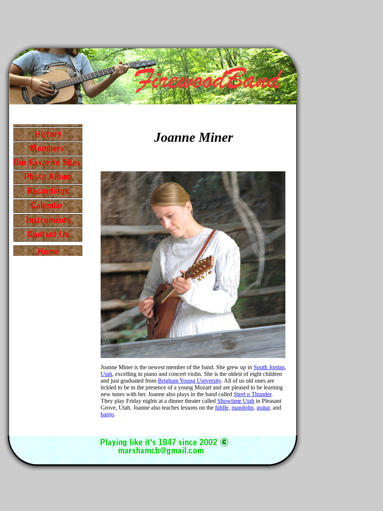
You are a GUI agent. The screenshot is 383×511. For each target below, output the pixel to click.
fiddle (222, 407)
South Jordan (269, 367)
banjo (107, 414)
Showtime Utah (235, 401)
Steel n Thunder (252, 394)
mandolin (243, 407)
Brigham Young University (189, 380)
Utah (106, 374)
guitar (263, 407)
